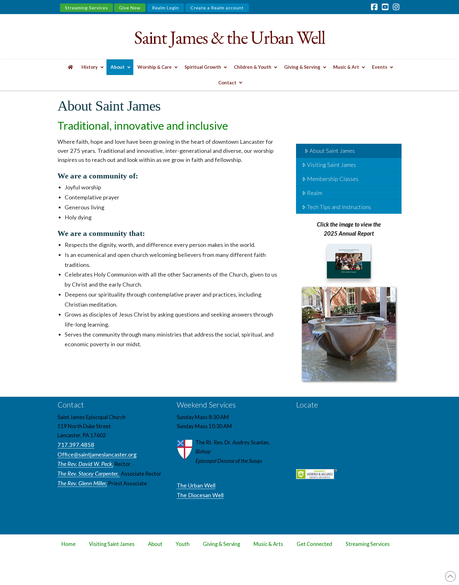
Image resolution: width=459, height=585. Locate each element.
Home (69, 544)
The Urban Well (196, 485)
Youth (183, 544)
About (155, 544)
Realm (314, 192)
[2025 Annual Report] (349, 262)
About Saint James (332, 150)
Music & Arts (268, 544)
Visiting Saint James (331, 164)
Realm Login (165, 7)
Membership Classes (332, 178)
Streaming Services (86, 7)
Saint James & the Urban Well (229, 37)
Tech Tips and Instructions (339, 206)
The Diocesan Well (200, 495)
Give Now (130, 7)
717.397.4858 (75, 444)
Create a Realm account (217, 7)
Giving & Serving (221, 544)
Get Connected (314, 544)
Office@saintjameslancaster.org (96, 454)
